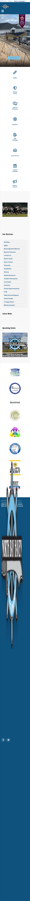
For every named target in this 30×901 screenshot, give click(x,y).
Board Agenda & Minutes (12, 249)
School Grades (8, 298)
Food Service (15, 155)
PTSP (5, 292)
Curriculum (7, 282)
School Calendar (15, 170)
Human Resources (9, 275)
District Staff (8, 259)
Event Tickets (8, 262)
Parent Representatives (11, 288)
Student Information (10, 279)
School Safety (15, 92)
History (6, 272)
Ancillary (7, 242)
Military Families (9, 305)
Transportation (9, 302)
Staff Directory (3, 1)
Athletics (15, 124)
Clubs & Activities (15, 108)
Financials (7, 265)
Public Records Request (11, 295)
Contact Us (10, 1)
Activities (7, 285)
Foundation (7, 269)
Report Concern (14, 186)
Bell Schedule (15, 139)
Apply (15, 78)
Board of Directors (10, 252)
